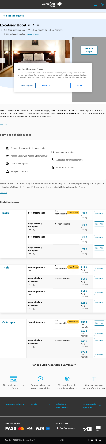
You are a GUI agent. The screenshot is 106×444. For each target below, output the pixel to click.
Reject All (46, 85)
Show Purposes (27, 85)
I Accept (79, 85)
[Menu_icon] (3, 4)
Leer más (3, 124)
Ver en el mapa (33, 34)
